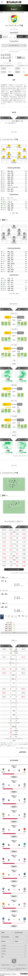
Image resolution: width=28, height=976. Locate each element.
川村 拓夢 (10, 286)
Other (2, 956)
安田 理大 (10, 179)
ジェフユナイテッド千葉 (6, 57)
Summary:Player (5, 936)
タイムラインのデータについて (20, 455)
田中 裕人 (10, 282)
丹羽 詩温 (10, 290)
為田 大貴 (10, 207)
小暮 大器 (10, 253)
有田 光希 (10, 271)
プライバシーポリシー (13, 964)
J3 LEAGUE (3, 951)
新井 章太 (10, 171)
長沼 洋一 (10, 267)
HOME (1, 12)
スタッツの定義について (21, 747)
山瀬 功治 (10, 288)
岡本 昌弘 (10, 251)
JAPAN (16, 936)
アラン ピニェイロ (13, 187)
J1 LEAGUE (3, 945)
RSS (26, 75)
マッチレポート (14, 45)
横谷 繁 (10, 265)
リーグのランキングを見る (14, 569)
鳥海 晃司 (10, 177)
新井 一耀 (10, 175)
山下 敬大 (10, 191)
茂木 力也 (10, 255)
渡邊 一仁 (10, 261)
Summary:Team (19, 932)
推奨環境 (7, 964)
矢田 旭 (10, 185)
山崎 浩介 (10, 257)
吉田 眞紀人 (11, 269)
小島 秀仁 (10, 181)
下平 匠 (10, 202)
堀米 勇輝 (10, 206)
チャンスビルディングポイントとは (19, 572)
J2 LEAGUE (3, 948)
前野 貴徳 (10, 259)
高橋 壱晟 (10, 183)
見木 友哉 (10, 204)
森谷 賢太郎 (11, 263)
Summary (3, 953)
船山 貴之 (10, 189)
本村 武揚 (10, 173)
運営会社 (20, 964)
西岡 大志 (10, 280)
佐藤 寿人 (10, 209)
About (16, 941)
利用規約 (3, 964)
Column (3, 941)
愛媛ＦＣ (21, 57)
